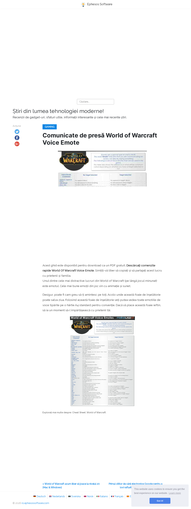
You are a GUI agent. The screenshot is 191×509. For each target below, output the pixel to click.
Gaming (49, 126)
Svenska (76, 496)
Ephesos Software (99, 4)
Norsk (90, 496)
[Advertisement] (95, 34)
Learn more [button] (175, 493)
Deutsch (41, 496)
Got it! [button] (160, 501)
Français (118, 496)
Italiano (104, 496)
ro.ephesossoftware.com (35, 503)
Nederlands (58, 496)
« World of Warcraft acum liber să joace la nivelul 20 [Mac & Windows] (71, 485)
